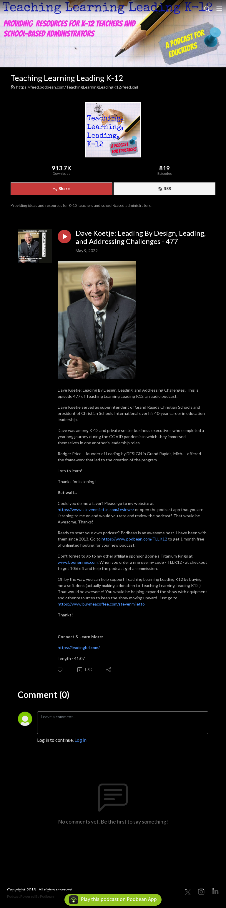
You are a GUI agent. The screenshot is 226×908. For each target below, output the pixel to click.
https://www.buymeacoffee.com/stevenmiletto (101, 603)
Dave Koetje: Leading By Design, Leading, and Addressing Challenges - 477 (141, 237)
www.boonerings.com (78, 562)
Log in (80, 740)
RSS (167, 188)
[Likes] (60, 670)
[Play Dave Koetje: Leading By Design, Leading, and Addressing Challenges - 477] (64, 236)
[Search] (207, 8)
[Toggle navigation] (219, 8)
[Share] (109, 670)
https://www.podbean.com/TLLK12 (135, 538)
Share (64, 188)
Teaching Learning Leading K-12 (67, 78)
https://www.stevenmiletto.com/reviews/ (96, 509)
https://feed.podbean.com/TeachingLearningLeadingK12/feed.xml (77, 86)
